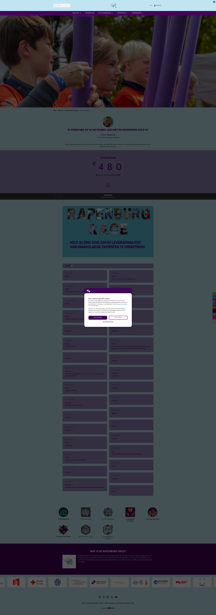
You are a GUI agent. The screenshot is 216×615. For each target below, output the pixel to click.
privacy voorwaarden (122, 304)
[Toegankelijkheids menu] (214, 2)
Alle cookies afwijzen (108, 321)
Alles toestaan (98, 317)
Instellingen (118, 317)
